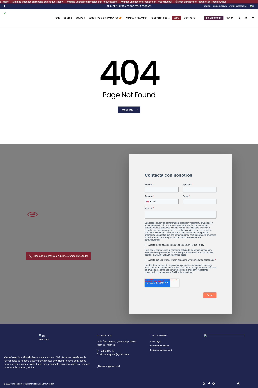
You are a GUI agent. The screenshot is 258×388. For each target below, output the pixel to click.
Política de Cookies (159, 345)
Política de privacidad (161, 350)
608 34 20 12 (107, 350)
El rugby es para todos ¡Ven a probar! (129, 6)
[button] (61, 256)
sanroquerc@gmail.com (116, 354)
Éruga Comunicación (45, 384)
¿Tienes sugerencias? (108, 366)
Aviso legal (155, 341)
